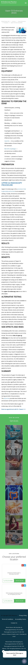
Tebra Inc (14, 615)
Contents (14, 21)
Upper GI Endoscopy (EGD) (16, 22)
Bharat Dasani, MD (5, 21)
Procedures (6, 22)
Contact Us (14, 623)
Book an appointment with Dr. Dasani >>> (13, 409)
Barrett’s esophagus (10, 149)
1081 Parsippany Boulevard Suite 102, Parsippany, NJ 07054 (14, 593)
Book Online (19, 580)
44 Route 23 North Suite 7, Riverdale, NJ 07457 (14, 573)
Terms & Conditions (7, 619)
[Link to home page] (11, 2)
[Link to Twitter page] (25, 565)
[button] (26, 3)
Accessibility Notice (20, 619)
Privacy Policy (23, 615)
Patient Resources (22, 21)
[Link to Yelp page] (23, 565)
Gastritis (6, 141)
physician (6, 398)
